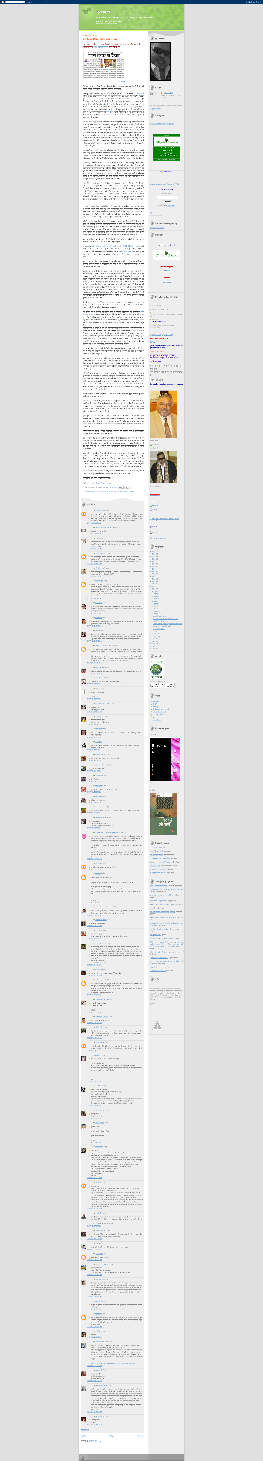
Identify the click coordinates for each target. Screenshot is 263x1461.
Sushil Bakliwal (100, 807)
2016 (154, 576)
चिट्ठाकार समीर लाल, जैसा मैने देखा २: (160, 862)
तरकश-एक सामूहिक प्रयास (160, 714)
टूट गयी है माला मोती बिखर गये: (158, 873)
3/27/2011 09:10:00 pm (94, 523)
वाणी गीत (97, 1331)
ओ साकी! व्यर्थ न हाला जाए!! (160, 616)
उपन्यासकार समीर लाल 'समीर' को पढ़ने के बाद (162, 895)
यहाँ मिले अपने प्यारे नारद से (160, 711)
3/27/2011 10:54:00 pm (94, 598)
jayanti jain (98, 1301)
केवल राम (97, 538)
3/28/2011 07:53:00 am (94, 869)
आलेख (123, 81)
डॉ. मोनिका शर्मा (99, 568)
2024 (154, 556)
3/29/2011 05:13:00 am (94, 1118)
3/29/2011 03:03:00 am (94, 1081)
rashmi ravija (99, 1110)
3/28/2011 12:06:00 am (94, 684)
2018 (154, 571)
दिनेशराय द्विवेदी (99, 581)
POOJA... (98, 1086)
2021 (154, 564)
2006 (154, 648)
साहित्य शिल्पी (117, 246)
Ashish (97, 1055)
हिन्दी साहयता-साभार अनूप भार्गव (161, 709)
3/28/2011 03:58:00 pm (94, 1023)
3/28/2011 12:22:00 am (94, 724)
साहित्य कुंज (156, 706)
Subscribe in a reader (157, 228)
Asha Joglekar (100, 980)
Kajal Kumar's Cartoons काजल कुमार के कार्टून (109, 832)
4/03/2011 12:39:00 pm (94, 1381)
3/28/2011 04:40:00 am (94, 802)
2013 (154, 584)
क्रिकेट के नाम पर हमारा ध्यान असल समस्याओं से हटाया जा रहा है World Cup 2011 (113, 1363)
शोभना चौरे (98, 1314)
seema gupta (99, 1416)
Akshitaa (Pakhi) (100, 765)
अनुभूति (109, 246)
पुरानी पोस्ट (140, 1436)
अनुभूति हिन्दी (156, 701)
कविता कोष (94, 246)
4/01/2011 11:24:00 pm (94, 1337)
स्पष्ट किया (109, 112)
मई (155, 609)
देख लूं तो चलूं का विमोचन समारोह (158, 967)
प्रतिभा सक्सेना (99, 1027)
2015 (154, 579)
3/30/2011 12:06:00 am (94, 1238)
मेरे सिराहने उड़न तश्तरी (156, 847)
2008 (154, 643)
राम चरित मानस (126, 251)
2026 (154, 551)
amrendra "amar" (101, 817)
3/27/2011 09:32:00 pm (94, 533)
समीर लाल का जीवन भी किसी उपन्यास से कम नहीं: (162, 912)
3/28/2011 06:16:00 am (94, 828)
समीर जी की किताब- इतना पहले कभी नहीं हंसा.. (162, 938)
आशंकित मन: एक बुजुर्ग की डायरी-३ (162, 626)
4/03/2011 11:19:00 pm (94, 1411)
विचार (96, 491)
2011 (154, 589)
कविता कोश (167, 270)
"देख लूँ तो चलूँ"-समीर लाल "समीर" (159, 929)
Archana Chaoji (100, 510)
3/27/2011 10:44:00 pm (94, 563)
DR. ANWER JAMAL (102, 1341)
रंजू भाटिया (98, 863)
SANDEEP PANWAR (102, 1264)
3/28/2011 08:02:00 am (94, 902)
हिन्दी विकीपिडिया (128, 246)
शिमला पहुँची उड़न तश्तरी (156, 851)
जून (155, 606)
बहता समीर (152, 908)
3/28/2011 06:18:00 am (94, 859)
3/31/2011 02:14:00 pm (94, 1326)
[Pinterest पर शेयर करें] (130, 487)
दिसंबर (156, 591)
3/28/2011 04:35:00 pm (94, 1038)
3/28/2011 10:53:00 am (94, 938)
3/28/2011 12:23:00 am (94, 737)
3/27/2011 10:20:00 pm (94, 548)
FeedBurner (171, 205)
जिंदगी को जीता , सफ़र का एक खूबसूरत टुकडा (162, 904)
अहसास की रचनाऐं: (155, 865)
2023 (154, 559)
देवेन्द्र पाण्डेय (99, 969)
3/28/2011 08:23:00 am (94, 926)
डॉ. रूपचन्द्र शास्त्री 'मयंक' (102, 703)
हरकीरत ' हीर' (99, 1370)
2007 (154, 646)
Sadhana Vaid (100, 1279)
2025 (154, 554)
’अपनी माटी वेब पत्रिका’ (100, 47)
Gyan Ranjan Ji (107, 491)
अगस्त (156, 601)
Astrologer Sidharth (101, 1016)
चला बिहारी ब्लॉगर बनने (101, 943)
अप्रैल (156, 611)
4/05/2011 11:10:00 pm (94, 1424)
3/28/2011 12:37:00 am (94, 750)
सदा (96, 1243)
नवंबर (155, 594)
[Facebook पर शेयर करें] (127, 487)
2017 (154, 574)
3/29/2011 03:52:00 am (94, 1105)
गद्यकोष (137, 246)
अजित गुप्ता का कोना (100, 553)
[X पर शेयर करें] (124, 487)
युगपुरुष (155, 631)
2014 (154, 581)
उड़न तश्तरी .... (105, 12)
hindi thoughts (117, 491)
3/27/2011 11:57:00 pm (94, 663)
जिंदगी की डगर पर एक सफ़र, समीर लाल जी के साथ (163, 917)
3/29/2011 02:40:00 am (94, 1050)
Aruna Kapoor (100, 1042)
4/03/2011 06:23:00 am (94, 1366)
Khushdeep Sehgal (101, 999)
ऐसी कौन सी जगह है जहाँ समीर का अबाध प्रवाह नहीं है (164, 952)
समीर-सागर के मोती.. (155, 935)
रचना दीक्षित (98, 603)
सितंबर (156, 599)
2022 (154, 561)
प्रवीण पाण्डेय (98, 618)
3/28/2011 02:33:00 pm (94, 1012)
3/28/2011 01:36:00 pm (94, 995)
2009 (154, 641)
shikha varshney (101, 920)
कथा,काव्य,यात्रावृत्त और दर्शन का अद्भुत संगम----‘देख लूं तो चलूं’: (167, 889)
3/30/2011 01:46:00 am (94, 1249)
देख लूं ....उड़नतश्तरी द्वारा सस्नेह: (159, 886)
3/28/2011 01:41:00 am (94, 771)
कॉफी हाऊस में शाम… (159, 629)
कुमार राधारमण (99, 1254)
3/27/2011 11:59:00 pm (94, 673)
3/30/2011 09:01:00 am (94, 1275)
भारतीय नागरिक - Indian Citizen (104, 645)
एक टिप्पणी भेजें (85, 1430)
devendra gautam (101, 1385)
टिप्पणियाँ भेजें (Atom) (96, 1441)
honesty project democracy (104, 527)
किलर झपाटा (98, 786)
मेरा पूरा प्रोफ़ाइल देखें (155, 108)
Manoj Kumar (99, 1122)
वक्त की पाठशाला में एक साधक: (158, 869)
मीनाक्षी (97, 630)
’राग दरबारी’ (140, 93)
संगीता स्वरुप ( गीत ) (100, 1230)
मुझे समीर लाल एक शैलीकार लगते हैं (159, 958)
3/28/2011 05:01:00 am (94, 813)
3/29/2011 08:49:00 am (94, 1142)
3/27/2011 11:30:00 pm (94, 641)
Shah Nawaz (99, 678)
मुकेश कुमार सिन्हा (100, 667)
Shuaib (97, 688)
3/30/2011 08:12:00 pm (94, 1296)
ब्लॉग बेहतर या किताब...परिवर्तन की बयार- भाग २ (100, 39)
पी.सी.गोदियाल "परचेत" (101, 754)
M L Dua (98, 1182)
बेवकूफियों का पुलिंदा (158, 621)
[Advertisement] (113, 1447)
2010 (154, 638)
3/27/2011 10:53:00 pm (94, 576)
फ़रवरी (156, 633)
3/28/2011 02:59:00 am (94, 792)
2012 (154, 586)
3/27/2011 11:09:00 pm (94, 626)
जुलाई (155, 604)
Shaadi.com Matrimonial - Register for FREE (164, 184)
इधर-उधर (91, 491)
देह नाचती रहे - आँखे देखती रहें (158, 971)
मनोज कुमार (98, 796)
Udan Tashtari (168, 93)
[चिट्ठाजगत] (154, 505)
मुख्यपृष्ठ (111, 1436)
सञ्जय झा (98, 874)
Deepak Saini (99, 716)
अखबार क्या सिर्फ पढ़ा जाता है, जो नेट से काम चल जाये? (167, 624)
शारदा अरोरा (98, 775)
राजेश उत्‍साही (98, 729)
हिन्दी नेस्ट (155, 704)
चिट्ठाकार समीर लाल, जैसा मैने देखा (159, 858)
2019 (154, 569)
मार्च (155, 614)
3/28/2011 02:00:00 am (94, 781)
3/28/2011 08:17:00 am (94, 915)
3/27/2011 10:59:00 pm (94, 613)
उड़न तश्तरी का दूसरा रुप (156, 855)
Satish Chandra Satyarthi (103, 907)
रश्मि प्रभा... (98, 742)
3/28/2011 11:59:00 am (94, 975)
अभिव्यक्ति (103, 246)
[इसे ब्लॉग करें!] (122, 487)
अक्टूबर (156, 596)
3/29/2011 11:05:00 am (94, 1178)
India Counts (157, 720)
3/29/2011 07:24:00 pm (94, 1226)
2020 (154, 566)
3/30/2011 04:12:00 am (94, 1260)
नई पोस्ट (83, 1436)
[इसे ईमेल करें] (119, 487)
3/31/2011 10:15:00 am (94, 1309)
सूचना (99, 491)
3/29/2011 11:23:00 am (94, 1208)
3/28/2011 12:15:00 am (94, 711)
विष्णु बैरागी (98, 1213)
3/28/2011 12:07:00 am (94, 699)
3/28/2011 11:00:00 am (94, 965)
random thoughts (128, 491)
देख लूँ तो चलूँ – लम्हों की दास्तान (158, 901)
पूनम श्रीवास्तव (99, 1147)
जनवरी (156, 636)
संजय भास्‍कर (99, 930)
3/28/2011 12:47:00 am (94, 760)
